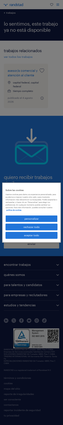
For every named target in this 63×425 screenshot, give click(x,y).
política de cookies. (14, 210)
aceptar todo (31, 235)
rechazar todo (31, 226)
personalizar (31, 218)
